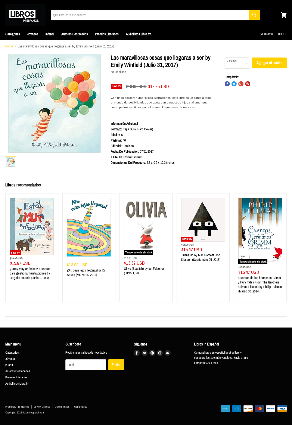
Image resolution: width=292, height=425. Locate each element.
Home (9, 46)
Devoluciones (62, 407)
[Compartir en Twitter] (234, 83)
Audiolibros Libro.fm (138, 34)
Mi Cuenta (267, 34)
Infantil (50, 34)
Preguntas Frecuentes (17, 407)
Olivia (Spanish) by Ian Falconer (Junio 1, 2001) (144, 270)
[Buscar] (254, 15)
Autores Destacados (74, 34)
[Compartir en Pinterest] (247, 83)
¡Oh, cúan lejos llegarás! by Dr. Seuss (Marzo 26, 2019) (86, 272)
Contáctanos (80, 407)
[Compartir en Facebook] (227, 83)
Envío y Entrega (42, 407)
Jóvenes (32, 34)
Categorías (12, 34)
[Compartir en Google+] (240, 83)
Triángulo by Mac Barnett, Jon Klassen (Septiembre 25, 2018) (200, 257)
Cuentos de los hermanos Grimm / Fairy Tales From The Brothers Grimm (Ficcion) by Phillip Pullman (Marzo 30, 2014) (260, 284)
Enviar (116, 364)
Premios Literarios (107, 34)
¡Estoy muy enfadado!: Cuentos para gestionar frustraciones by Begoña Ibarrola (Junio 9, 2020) (30, 273)
